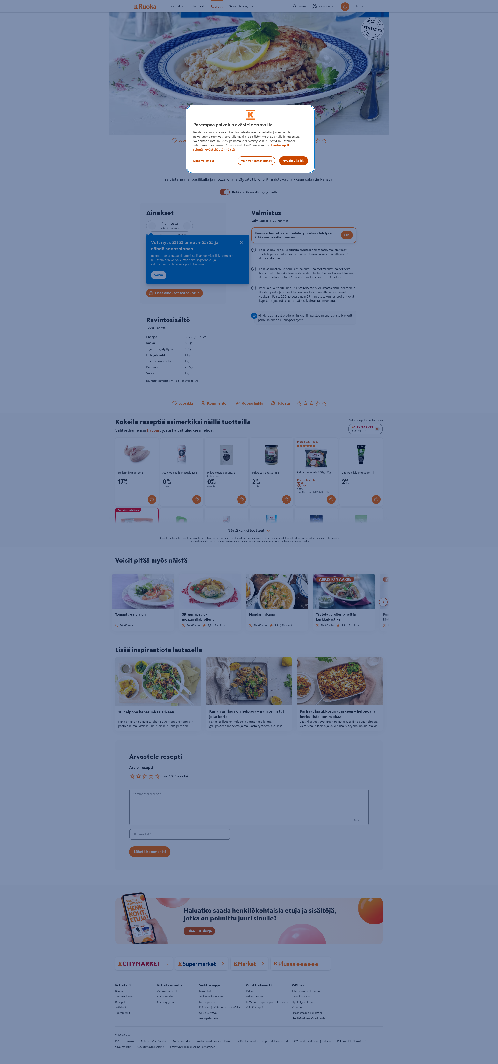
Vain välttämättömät (256, 160)
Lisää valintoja (203, 160)
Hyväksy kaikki (293, 160)
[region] (250, 139)
